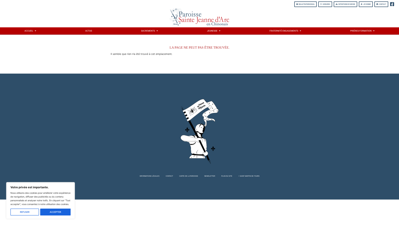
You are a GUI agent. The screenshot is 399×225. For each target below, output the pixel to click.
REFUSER (24, 212)
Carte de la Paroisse (188, 176)
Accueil (28, 31)
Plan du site (226, 176)
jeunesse (212, 31)
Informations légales (149, 176)
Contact (169, 176)
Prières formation (361, 31)
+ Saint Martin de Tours (249, 176)
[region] (40, 200)
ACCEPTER (55, 212)
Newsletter (209, 176)
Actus (88, 31)
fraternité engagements (283, 31)
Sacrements (148, 31)
